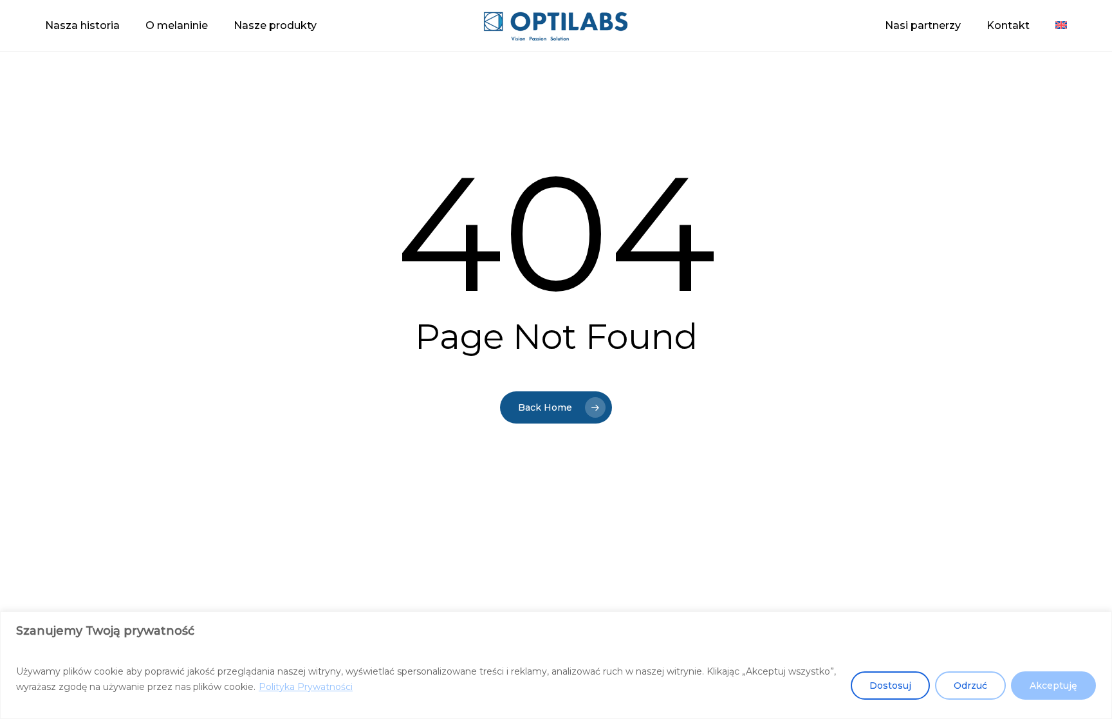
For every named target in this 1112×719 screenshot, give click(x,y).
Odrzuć (970, 685)
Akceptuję (1053, 685)
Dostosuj (890, 685)
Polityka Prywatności (306, 687)
